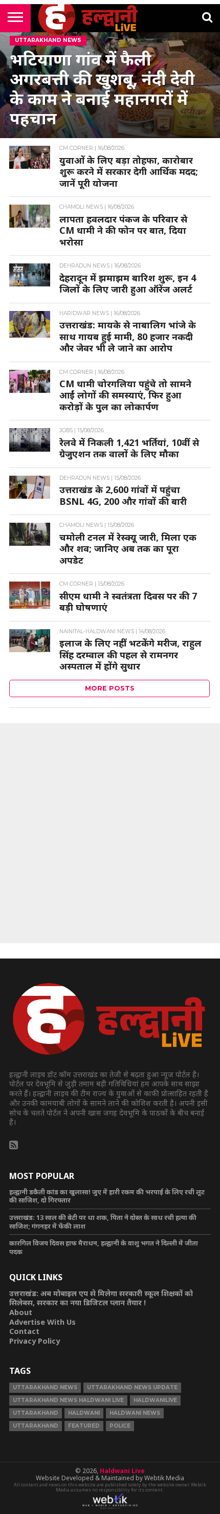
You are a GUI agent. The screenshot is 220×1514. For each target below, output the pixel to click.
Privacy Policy (34, 1341)
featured (84, 1425)
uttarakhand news (45, 1387)
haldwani (84, 1413)
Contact (24, 1331)
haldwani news (134, 1413)
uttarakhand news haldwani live (68, 1400)
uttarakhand (35, 1413)
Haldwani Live (122, 1470)
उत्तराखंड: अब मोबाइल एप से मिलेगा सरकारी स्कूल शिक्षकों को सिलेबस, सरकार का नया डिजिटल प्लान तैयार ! (101, 1298)
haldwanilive (155, 1400)
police (119, 1425)
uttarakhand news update (132, 1387)
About (20, 1312)
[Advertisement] (110, 833)
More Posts (110, 688)
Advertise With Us (42, 1322)
